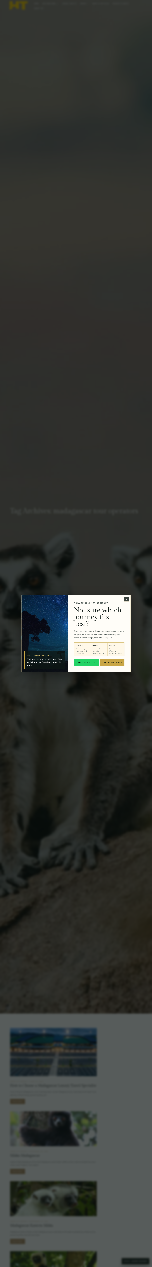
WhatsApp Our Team (86, 662)
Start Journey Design (112, 662)
